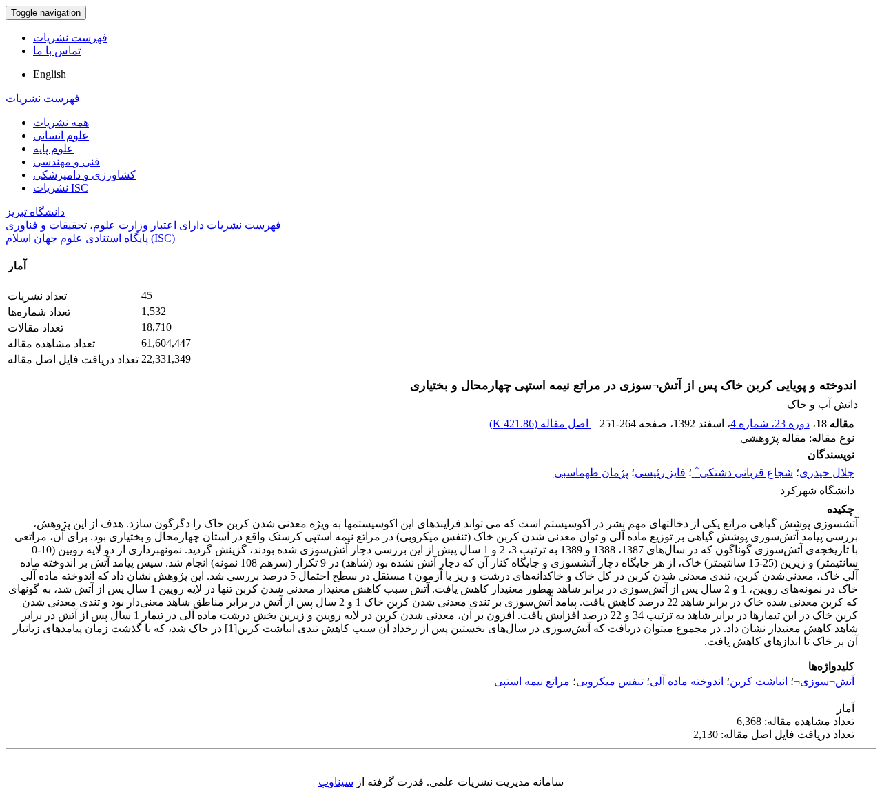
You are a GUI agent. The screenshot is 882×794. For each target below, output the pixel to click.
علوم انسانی (61, 135)
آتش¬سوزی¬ (824, 681)
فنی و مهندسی (66, 161)
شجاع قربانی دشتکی (744, 472)
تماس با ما (57, 51)
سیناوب (335, 782)
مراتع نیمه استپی (532, 681)
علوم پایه (53, 148)
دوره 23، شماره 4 (770, 423)
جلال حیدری (826, 472)
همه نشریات (61, 122)
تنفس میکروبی (610, 681)
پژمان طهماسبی (591, 472)
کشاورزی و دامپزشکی (84, 175)
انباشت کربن (759, 681)
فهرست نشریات (70, 37)
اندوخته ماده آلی (687, 681)
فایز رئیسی (660, 472)
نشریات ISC (60, 188)
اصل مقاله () (540, 423)
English (49, 74)
